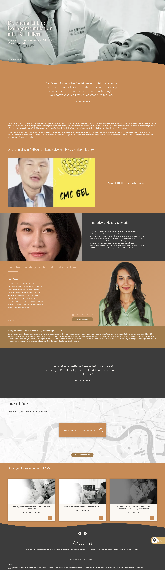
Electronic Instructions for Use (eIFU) (115, 549)
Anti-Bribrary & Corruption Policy (80, 549)
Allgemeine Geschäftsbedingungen (46, 549)
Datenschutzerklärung (63, 549)
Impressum (136, 549)
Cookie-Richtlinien (30, 549)
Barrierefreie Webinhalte (97, 549)
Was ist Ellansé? (82, 319)
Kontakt (129, 549)
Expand (154, 565)
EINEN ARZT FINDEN (82, 455)
